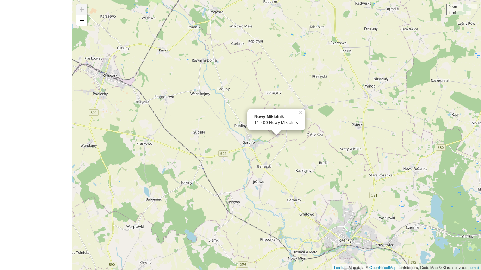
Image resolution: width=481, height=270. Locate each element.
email (474, 267)
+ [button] (82, 9)
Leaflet (339, 267)
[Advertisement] (36, 135)
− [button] (82, 20)
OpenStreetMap (382, 267)
